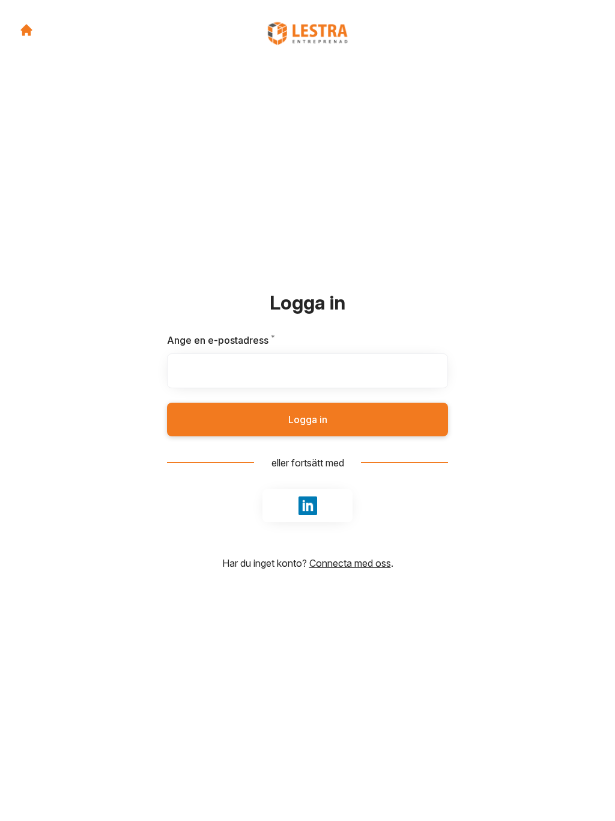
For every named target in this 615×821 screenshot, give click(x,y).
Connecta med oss (350, 563)
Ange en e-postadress (250, 340)
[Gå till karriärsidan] (26, 30)
